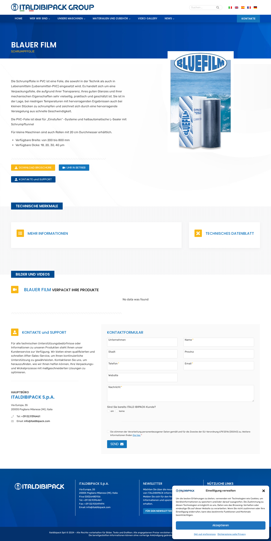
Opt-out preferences (205, 534)
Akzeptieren (220, 525)
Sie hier (137, 435)
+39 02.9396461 (30, 416)
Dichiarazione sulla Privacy (232, 534)
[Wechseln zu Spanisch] (243, 7)
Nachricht (115, 387)
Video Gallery (147, 18)
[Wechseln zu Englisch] (236, 7)
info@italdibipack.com (37, 421)
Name (189, 339)
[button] (263, 491)
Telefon (113, 363)
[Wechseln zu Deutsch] (255, 7)
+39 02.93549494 (94, 503)
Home (18, 18)
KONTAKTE (248, 18)
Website (113, 375)
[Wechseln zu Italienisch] (230, 7)
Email (189, 363)
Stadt (111, 351)
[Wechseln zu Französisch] (249, 7)
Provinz (189, 351)
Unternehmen (117, 339)
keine (122, 411)
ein (112, 411)
